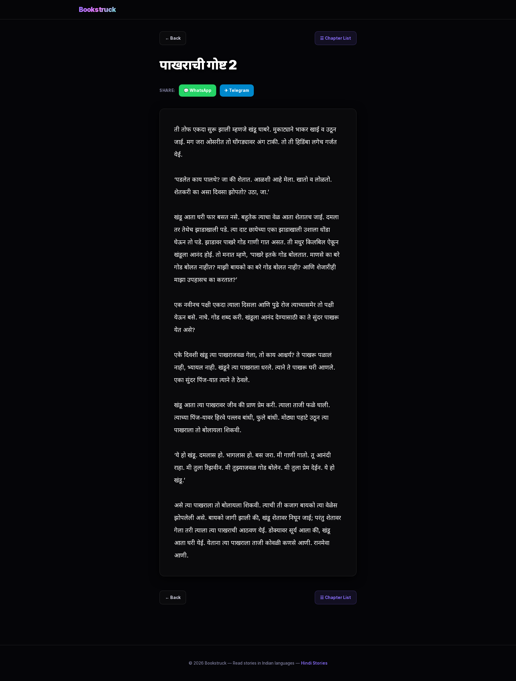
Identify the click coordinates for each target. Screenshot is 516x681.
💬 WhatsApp (197, 90)
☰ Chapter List (335, 38)
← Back (173, 38)
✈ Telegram (237, 90)
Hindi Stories (314, 663)
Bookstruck (97, 9)
